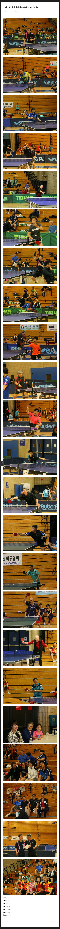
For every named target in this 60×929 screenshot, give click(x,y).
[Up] (52, 922)
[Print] (56, 922)
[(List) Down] (54, 922)
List (2, 463)
